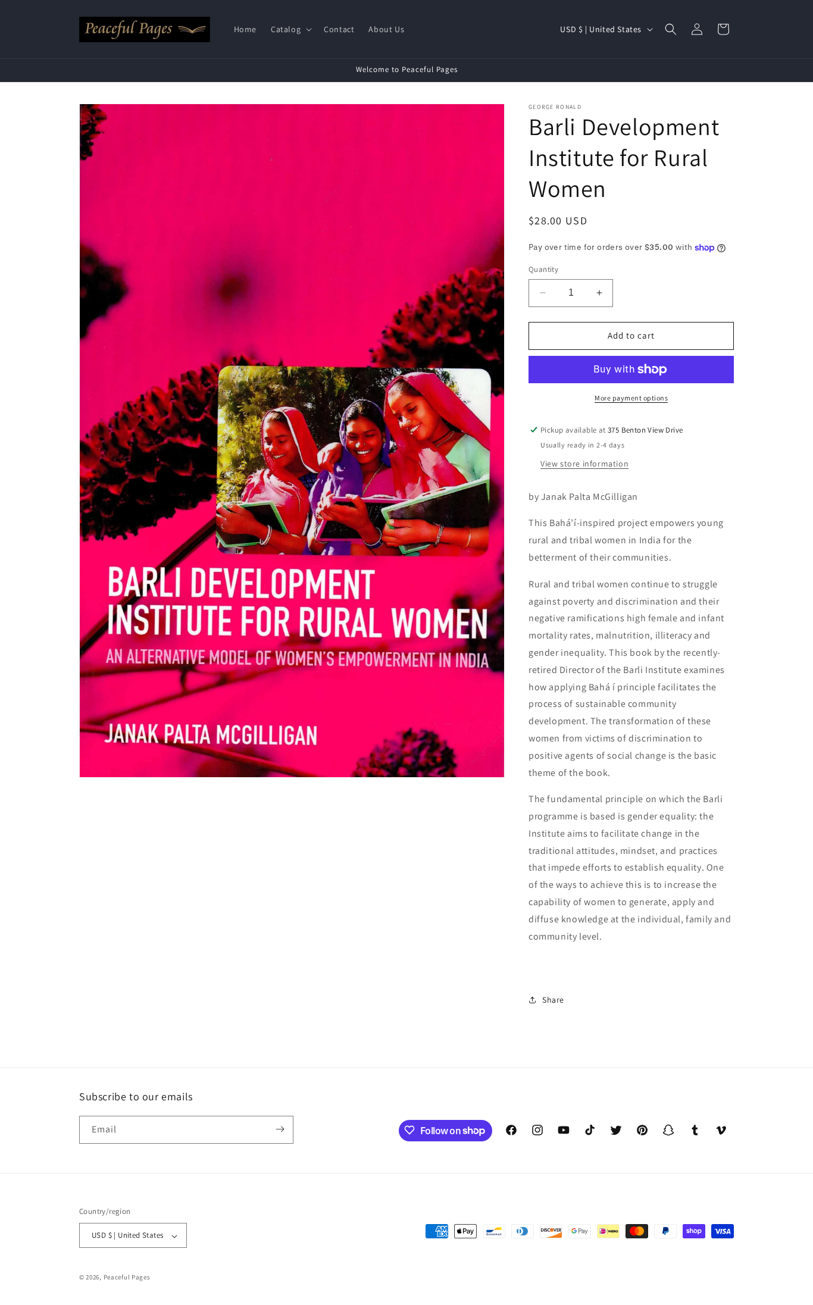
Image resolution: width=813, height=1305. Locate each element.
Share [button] (553, 999)
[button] (290, 29)
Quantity (543, 269)
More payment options (631, 397)
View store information (584, 463)
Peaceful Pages (127, 1277)
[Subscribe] (280, 1129)
